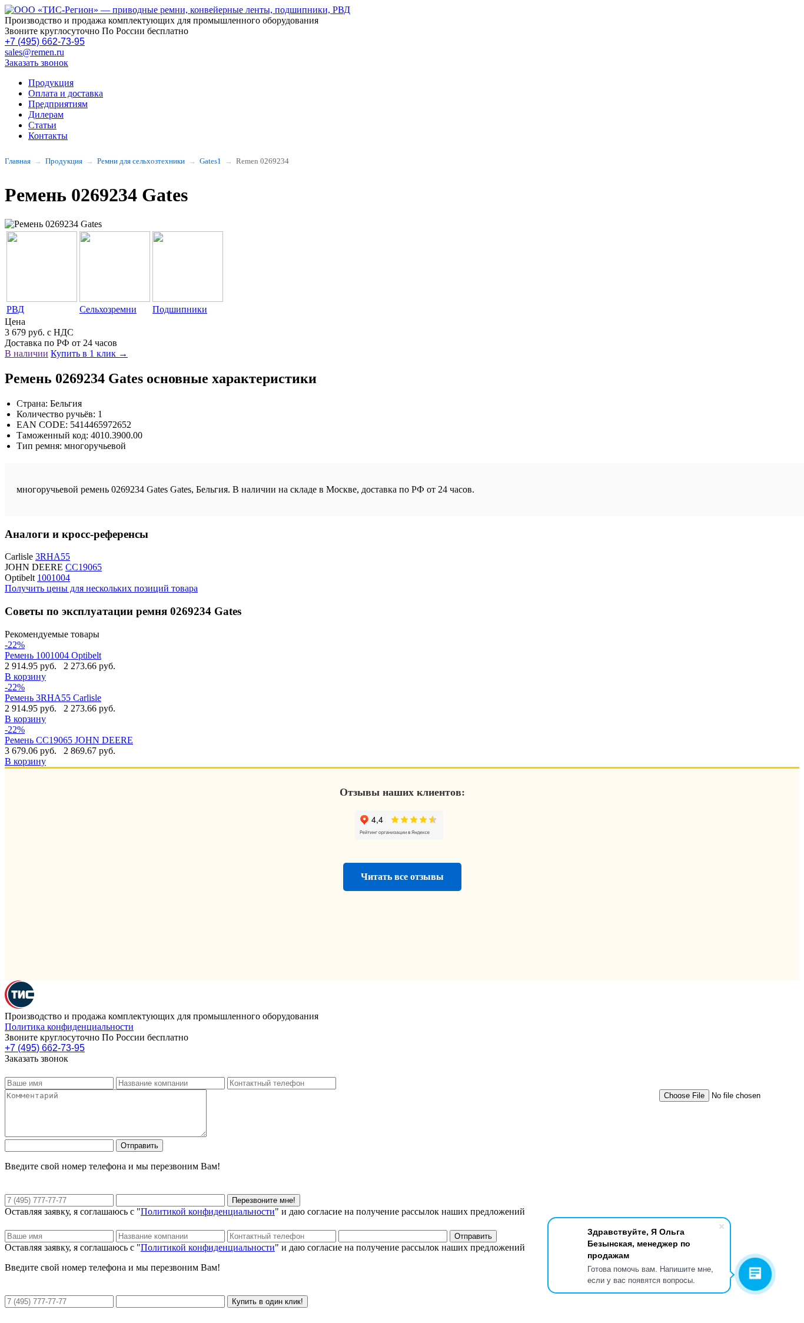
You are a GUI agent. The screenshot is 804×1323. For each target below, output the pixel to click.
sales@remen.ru (34, 52)
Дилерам (46, 114)
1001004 (53, 578)
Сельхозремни (108, 309)
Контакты (48, 136)
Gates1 (210, 161)
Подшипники (179, 309)
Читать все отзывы (402, 877)
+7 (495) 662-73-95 (45, 41)
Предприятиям (58, 104)
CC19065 (83, 567)
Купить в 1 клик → (89, 353)
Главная (18, 161)
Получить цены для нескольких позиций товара (101, 588)
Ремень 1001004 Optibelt (53, 655)
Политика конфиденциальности (69, 1027)
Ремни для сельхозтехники (141, 161)
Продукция (51, 83)
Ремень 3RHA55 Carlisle (53, 698)
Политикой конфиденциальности (208, 1211)
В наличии (26, 353)
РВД (15, 309)
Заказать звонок (36, 63)
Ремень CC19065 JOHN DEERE (69, 740)
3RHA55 (52, 556)
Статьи (42, 125)
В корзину (25, 677)
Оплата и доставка (65, 93)
